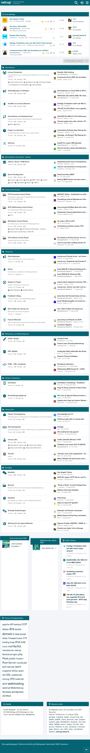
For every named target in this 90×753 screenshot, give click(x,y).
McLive (56, 729)
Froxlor (21, 180)
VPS (12, 679)
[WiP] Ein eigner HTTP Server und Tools (72, 477)
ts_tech (65, 726)
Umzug (5, 679)
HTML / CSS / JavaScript (17, 364)
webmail (6, 687)
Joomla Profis (62, 338)
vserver (19, 679)
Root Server (9, 662)
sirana (63, 719)
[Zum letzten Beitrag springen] (70, 20)
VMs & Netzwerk (15, 290)
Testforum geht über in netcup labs (70, 419)
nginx (15, 654)
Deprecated (20, 182)
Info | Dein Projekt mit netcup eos (70, 308)
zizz (61, 729)
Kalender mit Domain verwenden (69, 510)
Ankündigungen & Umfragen (18, 90)
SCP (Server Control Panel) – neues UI (34, 229)
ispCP (12, 182)
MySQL (17, 646)
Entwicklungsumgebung (17, 395)
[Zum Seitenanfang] (86, 750)
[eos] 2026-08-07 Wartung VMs (69, 274)
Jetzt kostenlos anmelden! (16, 544)
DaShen (52, 731)
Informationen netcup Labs (18, 445)
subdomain (17, 674)
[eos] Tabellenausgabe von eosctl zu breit (72, 301)
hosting (5, 642)
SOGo (15, 670)
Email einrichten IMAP (65, 174)
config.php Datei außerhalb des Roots (71, 351)
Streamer (74, 722)
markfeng (59, 717)
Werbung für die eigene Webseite (20, 523)
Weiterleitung (17, 687)
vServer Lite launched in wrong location (72, 166)
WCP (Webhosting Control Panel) (20, 207)
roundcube (22, 662)
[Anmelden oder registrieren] (81, 3)
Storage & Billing (28, 290)
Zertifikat (6, 695)
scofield (52, 722)
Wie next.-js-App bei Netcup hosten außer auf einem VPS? (72, 395)
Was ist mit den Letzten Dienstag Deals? (72, 148)
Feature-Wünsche (14, 319)
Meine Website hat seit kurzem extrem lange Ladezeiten (72, 458)
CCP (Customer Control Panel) (19, 194)
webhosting (16, 683)
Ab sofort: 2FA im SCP (18, 26)
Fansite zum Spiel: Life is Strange (70, 528)
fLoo (11, 21)
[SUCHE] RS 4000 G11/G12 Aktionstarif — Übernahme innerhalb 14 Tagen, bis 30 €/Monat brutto (72, 116)
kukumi (63, 724)
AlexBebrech (30, 714)
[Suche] (76, 3)
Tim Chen (82, 722)
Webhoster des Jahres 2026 (48, 541)
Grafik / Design (13, 338)
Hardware (11, 498)
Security (11, 485)
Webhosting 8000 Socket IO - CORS (71, 369)
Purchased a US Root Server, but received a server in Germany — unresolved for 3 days (72, 237)
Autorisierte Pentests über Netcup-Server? (72, 130)
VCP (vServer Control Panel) (18, 237)
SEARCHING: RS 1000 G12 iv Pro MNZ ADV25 (77, 561)
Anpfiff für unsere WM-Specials (69, 143)
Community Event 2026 (18, 538)
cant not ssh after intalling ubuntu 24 (71, 242)
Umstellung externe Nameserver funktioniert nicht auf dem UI (72, 199)
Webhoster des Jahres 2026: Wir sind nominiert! (72, 95)
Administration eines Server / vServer (18, 157)
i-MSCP (36, 182)
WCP (4, 683)
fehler (5, 638)
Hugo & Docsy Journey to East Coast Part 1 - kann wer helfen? (72, 387)
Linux (4, 646)
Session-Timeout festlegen (67, 356)
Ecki (81, 724)
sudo (76, 719)
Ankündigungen (14, 256)
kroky (71, 729)
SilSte (51, 724)
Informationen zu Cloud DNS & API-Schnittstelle (72, 90)
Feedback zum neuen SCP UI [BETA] (71, 444)
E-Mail (16, 634)
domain (7, 633)
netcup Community (15, 72)
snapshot (6, 670)
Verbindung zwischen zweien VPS (70, 226)
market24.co (13, 37)
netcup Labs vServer (16, 448)
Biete (11, 124)
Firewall (12, 638)
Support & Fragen (14, 282)
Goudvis (82, 719)
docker (18, 629)
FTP (11, 215)
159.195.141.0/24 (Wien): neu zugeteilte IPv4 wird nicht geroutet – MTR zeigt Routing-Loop (72, 108)
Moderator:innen (31, 82)
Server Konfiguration (15, 174)
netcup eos (9, 252)
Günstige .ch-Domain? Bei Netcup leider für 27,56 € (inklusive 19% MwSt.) (72, 135)
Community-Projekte (16, 55)
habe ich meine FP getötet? (67, 502)
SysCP (29, 182)
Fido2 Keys (61, 498)
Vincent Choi (74, 717)
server (11, 667)
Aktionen (11, 143)
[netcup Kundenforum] (13, 3)
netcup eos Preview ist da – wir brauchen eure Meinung (72, 256)
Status (10, 269)
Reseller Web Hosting (18, 35)
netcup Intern (9, 409)
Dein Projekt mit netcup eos (18, 309)
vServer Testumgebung (16, 414)
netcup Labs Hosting (35, 445)
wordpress (18, 692)
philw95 (75, 51)
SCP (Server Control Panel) (18, 31)
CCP (24, 624)
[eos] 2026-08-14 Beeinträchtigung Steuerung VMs (72, 269)
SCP (4, 666)
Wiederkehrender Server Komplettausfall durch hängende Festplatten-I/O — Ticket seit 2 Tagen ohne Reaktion (72, 161)
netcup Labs (12, 439)
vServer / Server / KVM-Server (18, 162)
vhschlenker (78, 729)
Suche (18, 124)
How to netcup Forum (35, 37)
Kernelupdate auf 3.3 (65, 414)
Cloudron (13, 180)
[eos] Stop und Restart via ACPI (69, 319)
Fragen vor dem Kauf (15, 130)
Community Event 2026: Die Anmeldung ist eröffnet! (29, 50)
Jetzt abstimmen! (48, 548)
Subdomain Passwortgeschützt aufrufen (72, 212)
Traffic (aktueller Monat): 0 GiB (69, 439)
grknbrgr (52, 717)
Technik (11, 453)
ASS (74, 43)
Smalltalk (28, 21)
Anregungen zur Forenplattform (19, 85)
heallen (66, 717)
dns (11, 629)
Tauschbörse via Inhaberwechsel (20, 116)
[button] (87, 61)
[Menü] (87, 3)
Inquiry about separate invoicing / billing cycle (72, 282)
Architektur (12, 383)
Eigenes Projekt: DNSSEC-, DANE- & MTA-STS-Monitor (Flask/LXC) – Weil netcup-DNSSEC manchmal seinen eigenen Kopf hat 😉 (72, 523)
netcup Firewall (14, 229)
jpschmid (70, 719)
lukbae (69, 724)
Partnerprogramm (14, 427)
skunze (51, 726)
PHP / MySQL (13, 351)
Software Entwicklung (12, 378)
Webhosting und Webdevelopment (17, 334)
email (23, 634)
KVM (23, 642)
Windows (6, 691)
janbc (51, 729)
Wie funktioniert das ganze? (68, 432)
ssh (4, 674)
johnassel (72, 726)
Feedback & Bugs (14, 296)
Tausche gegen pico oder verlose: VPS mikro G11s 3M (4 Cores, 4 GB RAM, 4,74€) (72, 121)
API (12, 624)
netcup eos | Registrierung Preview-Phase (72, 261)
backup (17, 624)
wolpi (57, 722)
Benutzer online (57, 704)
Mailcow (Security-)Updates (67, 490)
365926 (56, 724)
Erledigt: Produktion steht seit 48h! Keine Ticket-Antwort (31, 43)
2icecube (12, 45)
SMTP (18, 666)
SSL (8, 674)
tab (81, 717)
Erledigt (60, 427)
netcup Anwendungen (12, 189)
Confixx (45, 180)
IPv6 (17, 642)
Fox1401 (76, 724)
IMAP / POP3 (36, 180)
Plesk (27, 180)
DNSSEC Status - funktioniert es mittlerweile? (72, 194)
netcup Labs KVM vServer (33, 448)
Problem (19, 658)
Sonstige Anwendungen (17, 510)
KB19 (75, 27)
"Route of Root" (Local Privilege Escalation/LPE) (72, 485)
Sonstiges (8, 467)
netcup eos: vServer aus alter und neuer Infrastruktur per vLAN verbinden (72, 287)
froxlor (19, 638)
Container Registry (64, 324)
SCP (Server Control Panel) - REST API (22, 232)
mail (10, 646)
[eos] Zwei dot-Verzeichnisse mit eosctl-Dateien (72, 296)
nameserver (8, 650)
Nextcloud (7, 654)
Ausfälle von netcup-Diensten (35, 45)
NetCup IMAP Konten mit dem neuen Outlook (72, 179)
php (20, 654)
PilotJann (58, 726)
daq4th (51, 719)
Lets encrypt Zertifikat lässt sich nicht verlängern (72, 207)
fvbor (74, 19)
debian (5, 629)
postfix (12, 658)
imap (12, 642)
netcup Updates (36, 85)
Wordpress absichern (65, 364)
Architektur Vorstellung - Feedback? (71, 382)
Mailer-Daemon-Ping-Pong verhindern (71, 515)
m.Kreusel (81, 726)
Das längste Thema (17, 19)
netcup (18, 650)
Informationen (10, 67)
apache (5, 624)
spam (21, 670)
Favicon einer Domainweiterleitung (70, 343)
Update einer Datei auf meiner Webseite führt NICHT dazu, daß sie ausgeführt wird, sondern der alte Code (72, 400)
